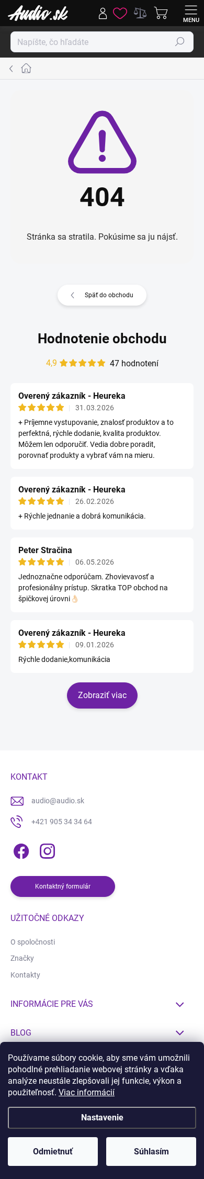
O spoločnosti (32, 942)
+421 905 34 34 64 (61, 821)
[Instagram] (46, 849)
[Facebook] (19, 849)
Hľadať (180, 42)
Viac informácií (87, 1092)
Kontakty (25, 975)
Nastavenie (102, 1117)
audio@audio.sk (57, 800)
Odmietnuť (53, 1151)
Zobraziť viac (102, 695)
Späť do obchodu (109, 295)
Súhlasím (151, 1151)
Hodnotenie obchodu (102, 338)
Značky (22, 958)
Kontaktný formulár (62, 886)
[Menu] (191, 13)
